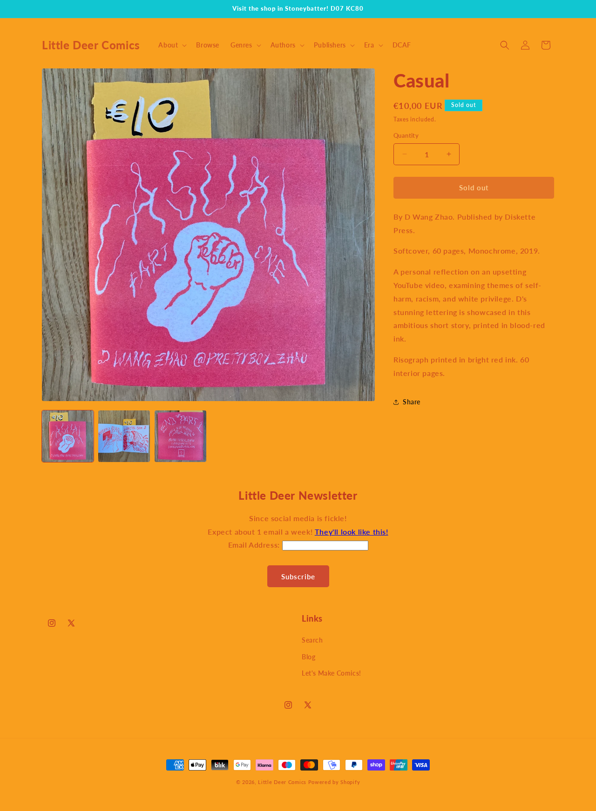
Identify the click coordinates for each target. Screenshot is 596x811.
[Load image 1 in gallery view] (68, 436)
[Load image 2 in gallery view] (124, 436)
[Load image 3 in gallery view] (180, 436)
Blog (308, 657)
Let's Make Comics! (331, 673)
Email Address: (255, 544)
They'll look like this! (351, 531)
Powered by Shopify (334, 782)
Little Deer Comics (282, 782)
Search (312, 640)
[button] (171, 45)
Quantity (406, 135)
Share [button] (411, 402)
